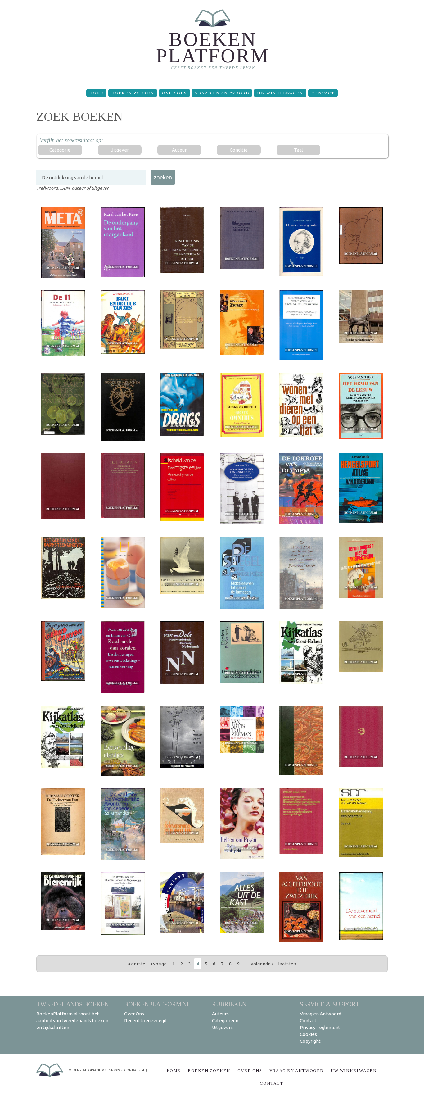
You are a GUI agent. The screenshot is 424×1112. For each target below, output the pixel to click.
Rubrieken (229, 1004)
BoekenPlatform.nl (157, 1004)
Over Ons (174, 93)
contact (131, 1070)
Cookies (308, 1034)
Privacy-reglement (320, 1027)
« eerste (136, 963)
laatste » (287, 963)
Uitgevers (222, 1027)
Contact (323, 93)
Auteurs (220, 1013)
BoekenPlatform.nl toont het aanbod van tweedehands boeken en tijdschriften (72, 1020)
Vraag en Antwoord (222, 93)
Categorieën (225, 1020)
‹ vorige (159, 963)
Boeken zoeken (132, 93)
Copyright (310, 1041)
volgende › (262, 963)
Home (96, 93)
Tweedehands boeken (72, 1004)
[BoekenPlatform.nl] (212, 42)
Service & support (329, 1004)
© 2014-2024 (111, 1070)
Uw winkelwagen (280, 93)
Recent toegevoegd (145, 1020)
